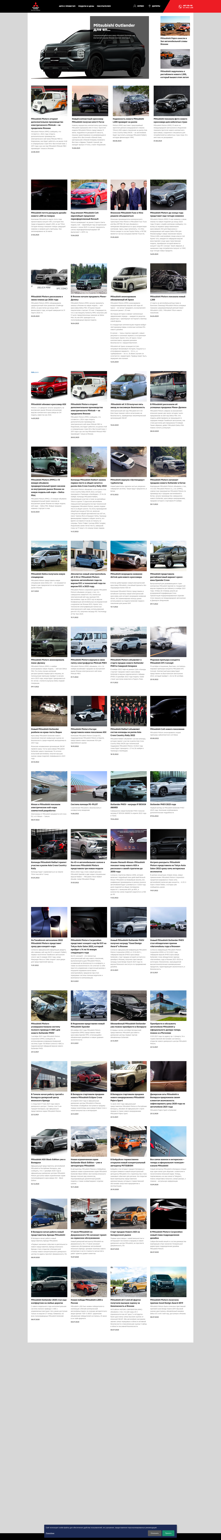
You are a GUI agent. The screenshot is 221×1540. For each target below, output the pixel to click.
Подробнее (50, 1533)
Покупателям (104, 6)
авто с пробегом (67, 6)
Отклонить (155, 1533)
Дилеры (156, 6)
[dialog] (110, 1531)
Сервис (140, 6)
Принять (168, 1533)
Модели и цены (86, 6)
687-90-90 (187, 5)
